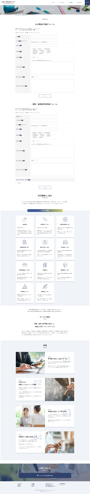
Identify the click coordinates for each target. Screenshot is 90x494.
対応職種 (18, 484)
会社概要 (32, 483)
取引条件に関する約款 (20, 179)
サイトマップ (62, 484)
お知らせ (32, 486)
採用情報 (32, 484)
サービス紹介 (19, 483)
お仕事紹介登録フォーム (45, 24)
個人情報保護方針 (62, 483)
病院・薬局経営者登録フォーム (45, 104)
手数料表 (26, 179)
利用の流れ (19, 486)
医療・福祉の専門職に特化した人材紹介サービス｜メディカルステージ (45, 490)
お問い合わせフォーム (49, 483)
